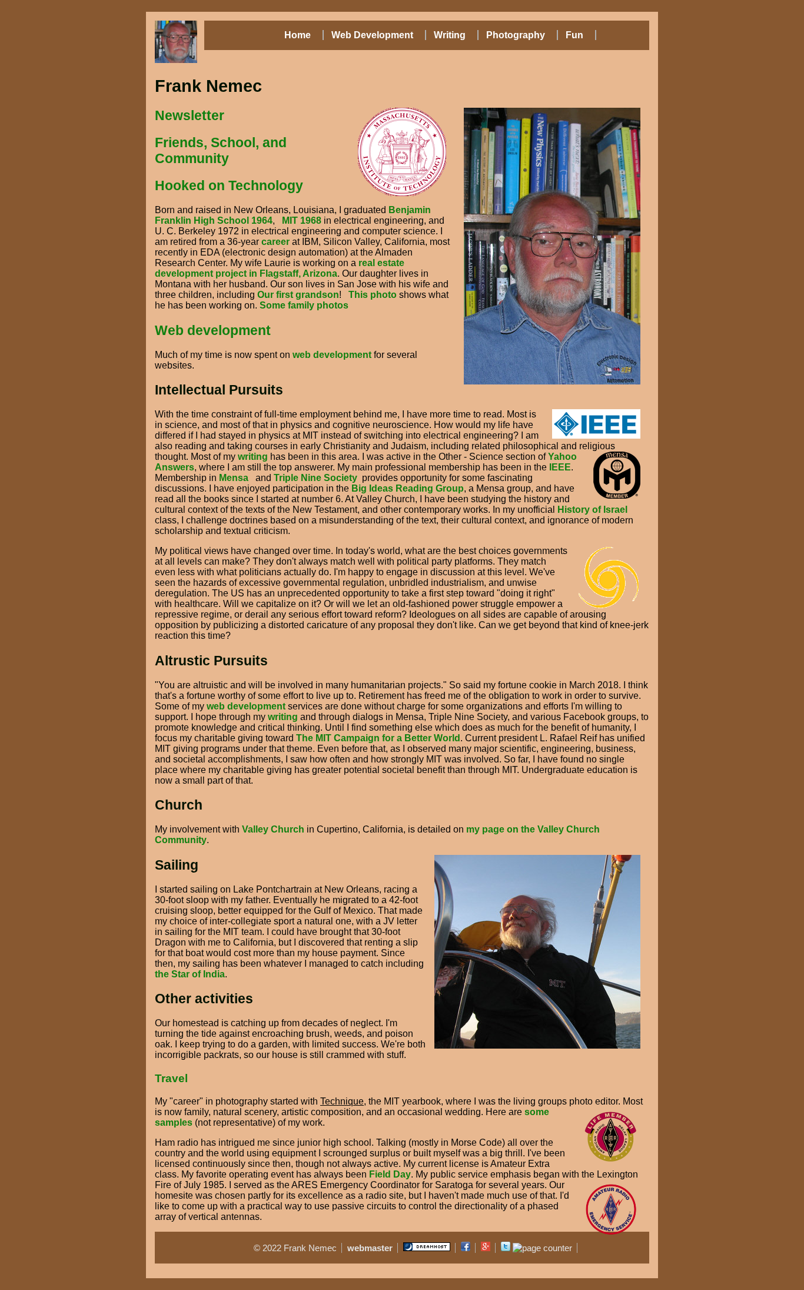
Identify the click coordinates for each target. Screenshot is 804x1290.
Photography (514, 35)
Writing (448, 35)
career (275, 242)
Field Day (390, 1174)
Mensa (233, 478)
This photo (372, 295)
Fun (573, 35)
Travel (171, 1078)
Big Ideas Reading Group (407, 488)
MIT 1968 (301, 220)
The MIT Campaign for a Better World (378, 738)
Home (297, 35)
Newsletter (189, 115)
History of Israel (592, 510)
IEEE (560, 467)
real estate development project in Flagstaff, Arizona (279, 268)
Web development (213, 330)
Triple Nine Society (315, 478)
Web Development (371, 35)
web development (332, 355)
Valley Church (273, 829)
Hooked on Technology (229, 185)
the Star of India (190, 974)
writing (253, 457)
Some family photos (304, 305)
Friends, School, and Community (221, 150)
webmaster (370, 1248)
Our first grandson (298, 295)
